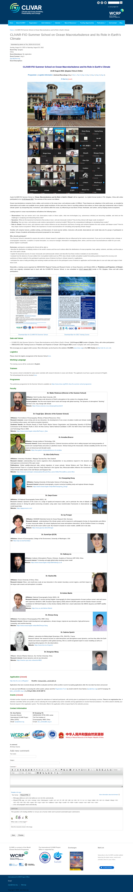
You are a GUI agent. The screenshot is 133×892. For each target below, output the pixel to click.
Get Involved (113, 23)
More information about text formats (108, 794)
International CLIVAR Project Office (19, 877)
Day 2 (83, 75)
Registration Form (60, 689)
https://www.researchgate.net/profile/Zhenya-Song (32, 625)
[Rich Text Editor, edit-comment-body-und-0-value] (66, 780)
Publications (101, 23)
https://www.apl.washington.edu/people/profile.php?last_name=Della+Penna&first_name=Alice (46, 472)
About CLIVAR (20, 23)
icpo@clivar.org (92, 689)
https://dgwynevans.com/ (24, 508)
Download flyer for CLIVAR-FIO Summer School (33, 334)
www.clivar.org (78, 348)
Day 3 (88, 75)
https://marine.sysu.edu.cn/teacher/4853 (29, 660)
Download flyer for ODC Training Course (76, 334)
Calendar (58, 23)
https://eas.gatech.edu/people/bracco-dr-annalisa (46, 450)
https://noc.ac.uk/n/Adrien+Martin (42, 608)
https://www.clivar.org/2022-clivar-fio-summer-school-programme (71, 384)
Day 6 (103, 75)
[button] (12, 770)
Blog (121, 23)
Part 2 (79, 75)
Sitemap (23, 885)
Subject (12, 760)
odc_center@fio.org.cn (18, 691)
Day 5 (98, 75)
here (49, 356)
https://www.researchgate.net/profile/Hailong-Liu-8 (46, 562)
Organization (33, 23)
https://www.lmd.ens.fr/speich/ (44, 645)
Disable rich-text (16, 792)
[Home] (27, 15)
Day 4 (93, 75)
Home (11, 23)
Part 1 (74, 75)
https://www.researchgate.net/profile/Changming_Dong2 (50, 486)
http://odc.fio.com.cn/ (104, 348)
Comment (13, 766)
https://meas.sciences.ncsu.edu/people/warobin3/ (47, 406)
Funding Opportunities (87, 23)
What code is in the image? (19, 822)
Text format (15, 795)
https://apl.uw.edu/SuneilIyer (22, 540)
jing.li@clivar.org (15, 58)
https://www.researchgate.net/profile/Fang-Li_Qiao (32, 431)
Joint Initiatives (46, 23)
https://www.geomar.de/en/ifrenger (42, 528)
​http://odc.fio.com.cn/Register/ (19, 681)
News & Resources (70, 23)
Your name (13, 754)
